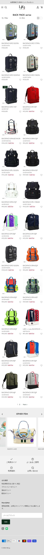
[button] (20, 48)
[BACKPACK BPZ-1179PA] (32, 31)
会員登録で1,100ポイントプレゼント (22, 2)
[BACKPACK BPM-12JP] (32, 126)
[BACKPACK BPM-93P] (32, 158)
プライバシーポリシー (9, 487)
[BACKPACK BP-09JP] (11, 348)
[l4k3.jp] (22, 7)
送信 (5, 522)
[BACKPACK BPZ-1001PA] (11, 31)
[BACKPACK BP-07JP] (32, 95)
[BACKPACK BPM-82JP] (11, 285)
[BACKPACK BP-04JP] (11, 380)
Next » (25, 404)
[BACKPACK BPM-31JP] (11, 190)
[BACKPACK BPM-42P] (32, 285)
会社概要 (5, 480)
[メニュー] (2, 7)
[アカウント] (37, 7)
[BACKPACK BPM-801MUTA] (11, 126)
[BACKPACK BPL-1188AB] (32, 190)
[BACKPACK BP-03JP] (32, 380)
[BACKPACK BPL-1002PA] (11, 158)
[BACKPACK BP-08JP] (11, 221)
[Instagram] (3, 528)
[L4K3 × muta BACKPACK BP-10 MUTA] (32, 317)
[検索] (7, 7)
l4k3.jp (8, 548)
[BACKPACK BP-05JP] (32, 221)
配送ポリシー (6, 493)
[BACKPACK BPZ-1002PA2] (11, 63)
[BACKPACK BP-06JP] (32, 348)
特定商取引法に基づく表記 (11, 484)
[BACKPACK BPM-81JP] (32, 253)
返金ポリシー (6, 490)
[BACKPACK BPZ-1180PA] (32, 63)
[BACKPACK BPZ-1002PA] (11, 253)
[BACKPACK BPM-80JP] (11, 317)
